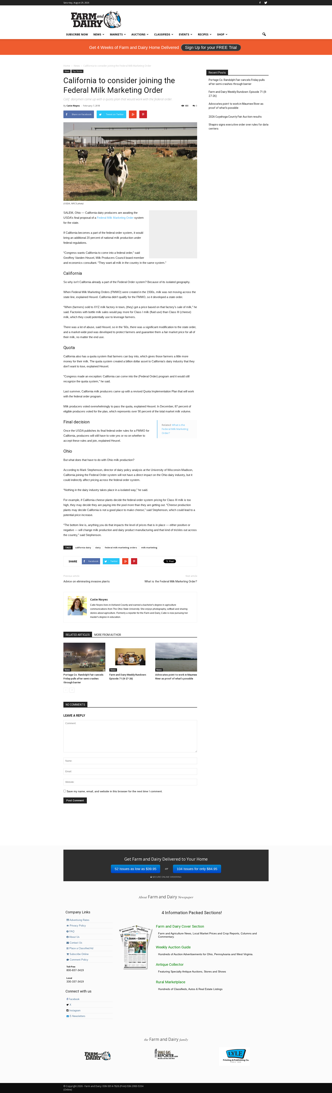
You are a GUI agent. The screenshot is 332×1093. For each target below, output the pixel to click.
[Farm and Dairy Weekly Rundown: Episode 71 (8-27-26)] (130, 657)
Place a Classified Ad (81, 948)
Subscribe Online (79, 954)
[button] (264, 34)
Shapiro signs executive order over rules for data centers (238, 126)
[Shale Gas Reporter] (166, 1058)
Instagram (75, 1010)
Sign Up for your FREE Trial (211, 47)
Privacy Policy (77, 925)
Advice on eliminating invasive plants (86, 581)
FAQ (71, 931)
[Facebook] (260, 2)
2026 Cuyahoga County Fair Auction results (235, 116)
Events (184, 34)
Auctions (138, 34)
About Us (74, 937)
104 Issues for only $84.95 (197, 869)
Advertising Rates (79, 920)
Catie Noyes (73, 105)
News (97, 34)
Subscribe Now (77, 34)
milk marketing (149, 547)
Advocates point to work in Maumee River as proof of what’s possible (236, 105)
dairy (98, 547)
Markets (116, 34)
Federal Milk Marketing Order (115, 217)
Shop (220, 34)
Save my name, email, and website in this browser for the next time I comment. (115, 791)
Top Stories (77, 71)
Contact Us (75, 942)
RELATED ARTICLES (78, 634)
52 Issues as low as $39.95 (135, 869)
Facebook (74, 999)
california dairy (83, 547)
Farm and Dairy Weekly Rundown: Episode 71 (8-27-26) (238, 93)
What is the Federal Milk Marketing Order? (175, 429)
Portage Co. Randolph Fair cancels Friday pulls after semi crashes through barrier (83, 678)
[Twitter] (266, 2)
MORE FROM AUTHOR (107, 634)
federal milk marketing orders (121, 547)
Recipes (203, 34)
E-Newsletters (77, 1016)
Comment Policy (78, 959)
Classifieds (162, 34)
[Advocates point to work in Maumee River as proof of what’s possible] (176, 657)
